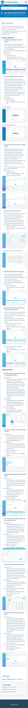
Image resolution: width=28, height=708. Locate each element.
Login (3, 679)
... (6, 5)
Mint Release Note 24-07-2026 (10, 689)
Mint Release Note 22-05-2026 (10, 691)
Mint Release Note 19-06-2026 (10, 687)
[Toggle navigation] (25, 2)
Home (2, 5)
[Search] (25, 8)
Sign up (9, 679)
